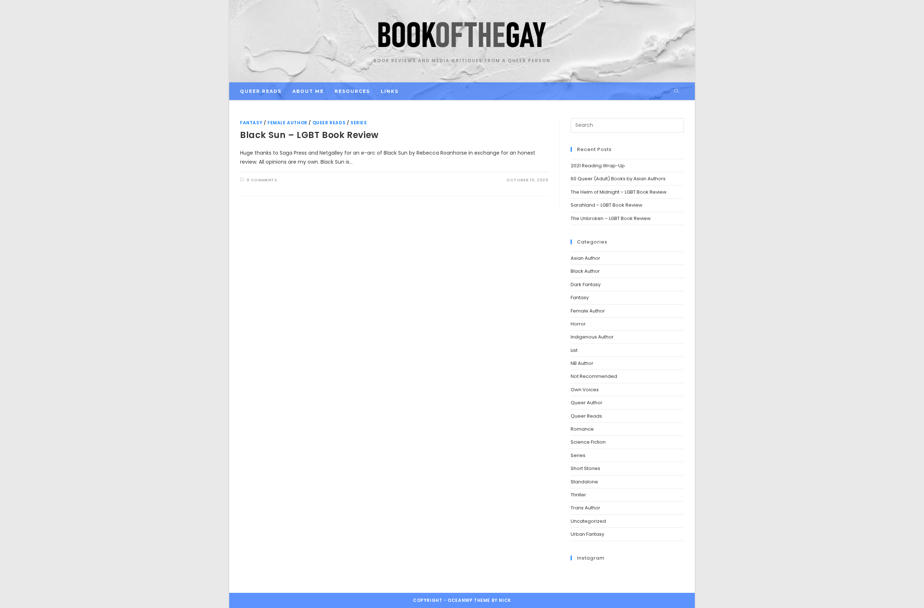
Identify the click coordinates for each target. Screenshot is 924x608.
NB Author (582, 363)
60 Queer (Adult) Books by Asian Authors (618, 178)
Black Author (585, 271)
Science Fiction (588, 442)
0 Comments (262, 180)
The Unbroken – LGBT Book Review (611, 218)
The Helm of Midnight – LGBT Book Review (619, 192)
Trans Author (585, 507)
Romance (582, 429)
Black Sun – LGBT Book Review (309, 135)
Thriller (578, 494)
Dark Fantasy (586, 284)
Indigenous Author (592, 336)
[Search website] (676, 91)
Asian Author (585, 258)
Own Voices (585, 389)
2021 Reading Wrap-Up (598, 165)
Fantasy (251, 123)
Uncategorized (588, 521)
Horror (578, 323)
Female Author (287, 123)
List (574, 350)
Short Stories (585, 468)
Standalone (584, 481)
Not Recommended (594, 376)
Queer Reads (329, 123)
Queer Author (586, 402)
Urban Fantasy (587, 534)
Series (358, 123)
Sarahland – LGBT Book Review (606, 205)
